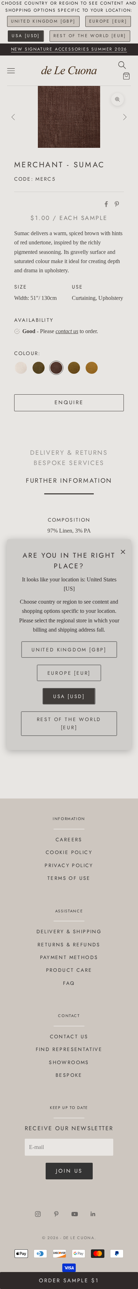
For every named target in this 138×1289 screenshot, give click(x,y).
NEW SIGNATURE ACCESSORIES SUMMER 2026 (69, 49)
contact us (67, 331)
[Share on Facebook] (106, 204)
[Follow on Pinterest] (56, 1214)
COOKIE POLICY (69, 852)
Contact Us (69, 1036)
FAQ (69, 983)
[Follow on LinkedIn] (93, 1214)
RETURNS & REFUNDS (69, 944)
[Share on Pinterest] (116, 204)
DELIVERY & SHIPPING (69, 931)
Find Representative (69, 1049)
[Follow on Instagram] (37, 1214)
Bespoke (69, 1075)
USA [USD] (26, 36)
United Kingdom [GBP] (43, 21)
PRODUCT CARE (69, 970)
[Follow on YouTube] (74, 1214)
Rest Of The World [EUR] (89, 36)
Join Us (69, 1171)
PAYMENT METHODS (69, 957)
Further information (69, 480)
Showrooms (69, 1062)
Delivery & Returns (69, 452)
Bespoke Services (69, 463)
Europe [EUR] (108, 21)
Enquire (69, 402)
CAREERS (69, 839)
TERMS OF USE (69, 878)
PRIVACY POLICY (69, 865)
